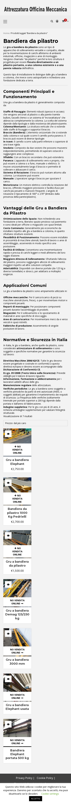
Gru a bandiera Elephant (17, 462)
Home (6, 33)
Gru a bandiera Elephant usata (17, 707)
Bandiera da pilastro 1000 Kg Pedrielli (17, 512)
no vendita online (17, 449)
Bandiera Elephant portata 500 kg (17, 754)
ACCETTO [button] (35, 798)
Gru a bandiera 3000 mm (17, 661)
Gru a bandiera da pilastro (17, 563)
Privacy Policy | (25, 778)
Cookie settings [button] (50, 793)
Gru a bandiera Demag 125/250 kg (17, 614)
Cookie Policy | (46, 778)
